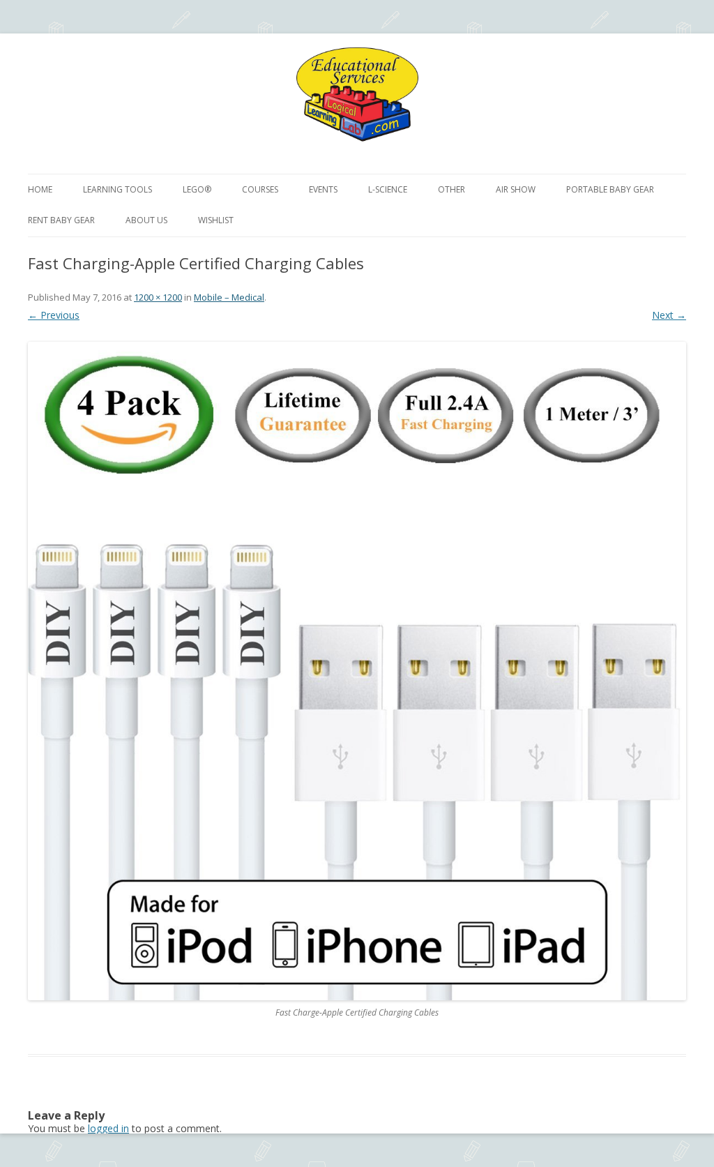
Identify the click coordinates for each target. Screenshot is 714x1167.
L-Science (387, 189)
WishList (216, 220)
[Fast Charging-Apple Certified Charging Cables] (357, 671)
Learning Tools (117, 189)
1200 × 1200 (158, 297)
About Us (146, 220)
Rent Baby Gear (61, 220)
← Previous (53, 315)
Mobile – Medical (229, 297)
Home (40, 189)
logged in (108, 1128)
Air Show (516, 189)
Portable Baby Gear (610, 189)
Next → (669, 315)
